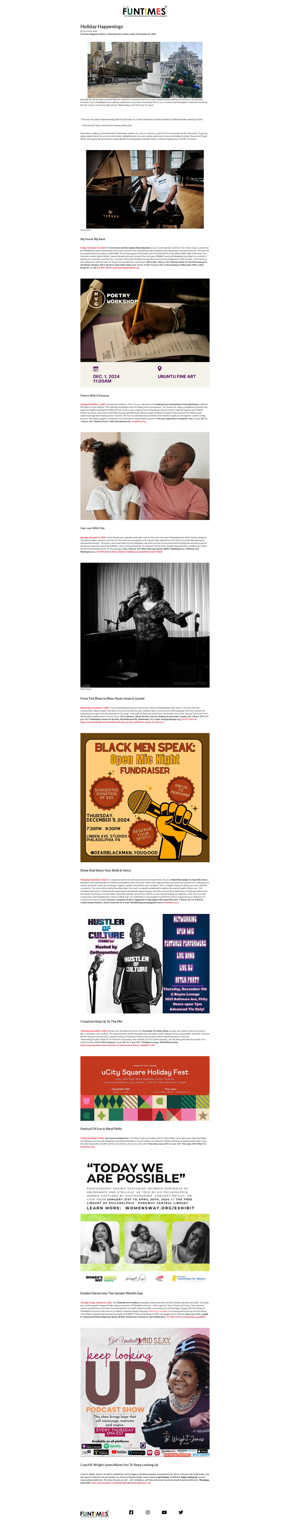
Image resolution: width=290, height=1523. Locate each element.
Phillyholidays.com (126, 105)
